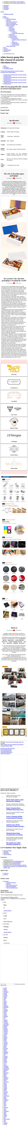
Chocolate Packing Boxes (7, 752)
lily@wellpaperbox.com (18, 861)
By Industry (6, 17)
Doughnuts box (15, 43)
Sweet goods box (13, 37)
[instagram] (6, 8)
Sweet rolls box (15, 44)
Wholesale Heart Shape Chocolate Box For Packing (14, 834)
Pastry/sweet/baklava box (12, 24)
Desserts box (12, 30)
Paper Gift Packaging (11, 23)
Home (4, 16)
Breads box (11, 28)
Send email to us (4, 107)
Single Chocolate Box (6, 753)
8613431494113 (16, 863)
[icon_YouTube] (7, 854)
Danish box (14, 42)
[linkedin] (5, 6)
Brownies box (15, 38)
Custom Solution (7, 50)
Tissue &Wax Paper (10, 46)
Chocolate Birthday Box (6, 751)
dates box (8, 20)
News (4, 47)
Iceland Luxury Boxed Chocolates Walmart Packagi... (15, 825)
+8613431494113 (17, 862)
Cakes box (14, 32)
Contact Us (6, 51)
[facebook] (6, 5)
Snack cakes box (13, 35)
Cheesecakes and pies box (18, 33)
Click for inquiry (4, 897)
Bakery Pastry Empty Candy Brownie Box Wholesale (15, 800)
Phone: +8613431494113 (18, 1)
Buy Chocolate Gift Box (6, 749)
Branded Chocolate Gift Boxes (8, 748)
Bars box (11, 26)
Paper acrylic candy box (11, 21)
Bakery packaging (10, 25)
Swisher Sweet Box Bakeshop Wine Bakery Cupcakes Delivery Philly (12, 745)
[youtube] (5, 9)
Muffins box (12, 34)
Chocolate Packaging (11, 19)
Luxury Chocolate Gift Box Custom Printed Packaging (14, 817)
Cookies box (12, 29)
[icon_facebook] (7, 850)
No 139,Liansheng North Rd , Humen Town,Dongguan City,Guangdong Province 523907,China (15, 866)
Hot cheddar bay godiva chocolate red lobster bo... (13, 843)
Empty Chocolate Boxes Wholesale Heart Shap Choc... (15, 808)
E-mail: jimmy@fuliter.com (19, 3)
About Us (5, 48)
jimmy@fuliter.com (7, 861)
